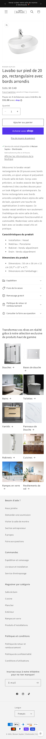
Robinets (7, 457)
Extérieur (9, 611)
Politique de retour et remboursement (15, 645)
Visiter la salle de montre (17, 521)
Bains (5, 398)
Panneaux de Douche (30, 428)
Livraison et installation (16, 566)
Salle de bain (11, 592)
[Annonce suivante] (41, 4)
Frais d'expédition (9, 92)
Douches (6, 367)
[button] (6, 11)
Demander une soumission (18, 514)
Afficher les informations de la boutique (18, 157)
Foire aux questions (14, 541)
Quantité (6, 105)
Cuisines (27, 457)
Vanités (6, 426)
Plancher (9, 605)
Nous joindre (11, 508)
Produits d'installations (16, 625)
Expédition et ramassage (17, 560)
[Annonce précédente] (5, 4)
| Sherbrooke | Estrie (32, 734)
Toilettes (28, 398)
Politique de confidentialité (18, 654)
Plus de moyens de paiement (23, 138)
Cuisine (8, 598)
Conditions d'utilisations (17, 660)
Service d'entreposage (15, 573)
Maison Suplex (18, 734)
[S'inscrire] (37, 682)
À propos (9, 534)
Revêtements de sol (31, 487)
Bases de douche (32, 367)
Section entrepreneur (15, 528)
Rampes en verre (11, 485)
